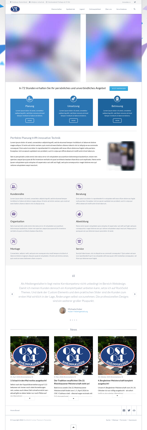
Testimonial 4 (77, 320)
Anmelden (125, 2)
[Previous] (7, 48)
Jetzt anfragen (119, 88)
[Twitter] (135, 2)
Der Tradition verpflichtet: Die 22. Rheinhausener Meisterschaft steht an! (72, 382)
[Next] (139, 48)
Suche (108, 420)
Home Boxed (15, 410)
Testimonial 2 (72, 320)
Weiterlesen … (20, 398)
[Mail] (123, 410)
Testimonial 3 (75, 320)
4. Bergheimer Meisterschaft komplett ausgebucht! (115, 382)
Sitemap (115, 420)
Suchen (134, 9)
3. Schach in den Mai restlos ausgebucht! (28, 380)
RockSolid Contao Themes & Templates (37, 420)
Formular (123, 420)
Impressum (133, 420)
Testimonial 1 (70, 320)
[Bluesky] (134, 410)
